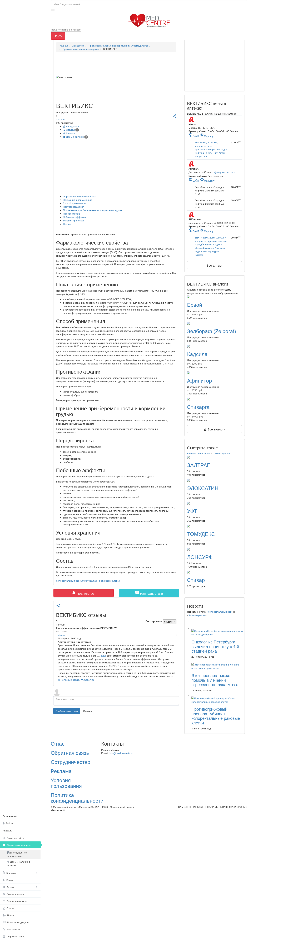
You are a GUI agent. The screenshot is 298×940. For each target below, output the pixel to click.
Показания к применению (77, 199)
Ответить (88, 679)
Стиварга (198, 406)
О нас (57, 743)
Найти (58, 35)
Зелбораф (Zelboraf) (211, 331)
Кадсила (197, 354)
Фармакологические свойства (79, 196)
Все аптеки (214, 265)
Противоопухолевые (109, 580)
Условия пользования (66, 782)
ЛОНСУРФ (200, 557)
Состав (67, 224)
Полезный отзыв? (70, 679)
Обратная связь (70, 752)
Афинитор (199, 380)
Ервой (194, 304)
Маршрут (207, 136)
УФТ (192, 511)
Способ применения (74, 203)
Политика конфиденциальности (77, 797)
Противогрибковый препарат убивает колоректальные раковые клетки (215, 715)
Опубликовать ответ (67, 711)
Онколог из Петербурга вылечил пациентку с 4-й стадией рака (215, 646)
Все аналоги (216, 429)
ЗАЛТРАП (199, 465)
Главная (63, 45)
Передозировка (71, 213)
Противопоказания (73, 206)
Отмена (87, 711)
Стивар (196, 579)
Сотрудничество (70, 761)
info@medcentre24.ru (121, 753)
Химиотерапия (88, 580)
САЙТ (193, 136)
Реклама (61, 771)
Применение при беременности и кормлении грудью (93, 210)
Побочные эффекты (74, 217)
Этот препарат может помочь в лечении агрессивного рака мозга (214, 679)
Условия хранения (73, 220)
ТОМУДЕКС (201, 533)
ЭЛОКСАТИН (202, 488)
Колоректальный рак (67, 580)
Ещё (103, 655)
